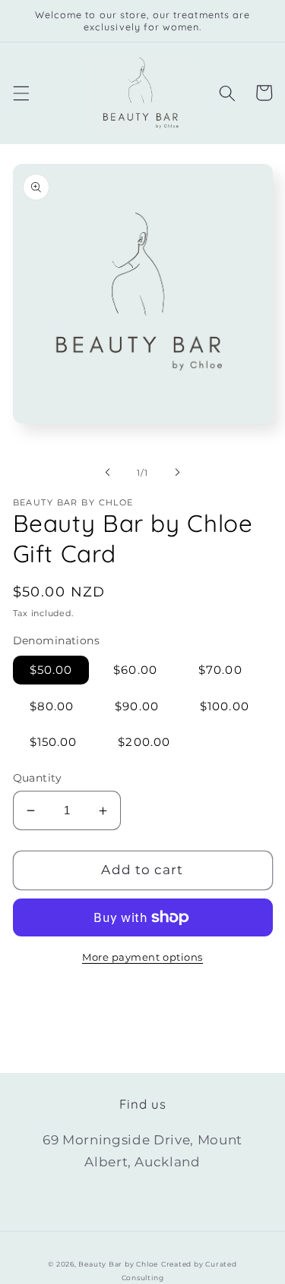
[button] (20, 92)
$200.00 (144, 742)
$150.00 (54, 742)
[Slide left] (107, 472)
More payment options (142, 957)
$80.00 (52, 706)
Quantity (37, 778)
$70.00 (220, 669)
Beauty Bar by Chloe (118, 1264)
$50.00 (51, 669)
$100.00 (224, 706)
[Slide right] (178, 472)
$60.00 (135, 669)
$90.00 (137, 706)
